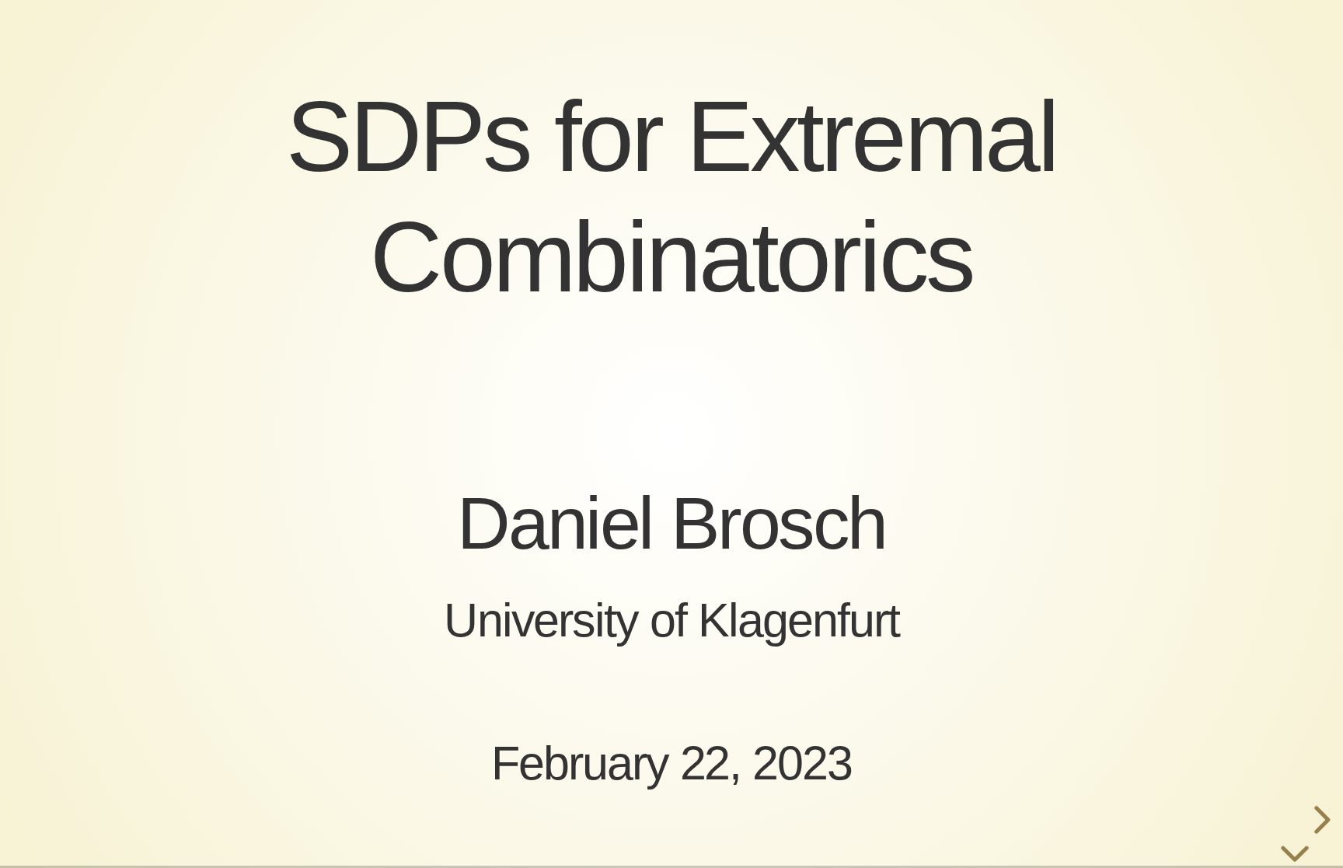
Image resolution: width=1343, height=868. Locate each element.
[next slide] (1320, 820)
